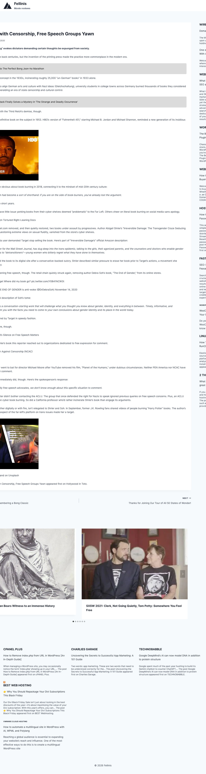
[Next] (182, 574)
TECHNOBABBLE (150, 649)
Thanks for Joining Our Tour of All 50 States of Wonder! (160, 500)
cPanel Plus (12, 649)
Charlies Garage (84, 649)
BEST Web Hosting (17, 685)
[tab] (73, 621)
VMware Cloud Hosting (15, 721)
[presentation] (135, 564)
